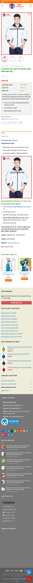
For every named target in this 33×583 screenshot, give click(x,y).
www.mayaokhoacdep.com (17, 416)
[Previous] (4, 33)
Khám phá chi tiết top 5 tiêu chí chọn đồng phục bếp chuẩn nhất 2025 (18, 453)
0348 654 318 (16, 303)
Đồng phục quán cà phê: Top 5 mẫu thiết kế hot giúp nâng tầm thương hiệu (18, 474)
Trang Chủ (5, 573)
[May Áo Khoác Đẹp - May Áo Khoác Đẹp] (16, 6)
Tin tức (14, 576)
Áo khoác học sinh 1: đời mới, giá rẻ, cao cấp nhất (8, 274)
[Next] (29, 33)
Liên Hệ (19, 576)
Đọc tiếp (8, 280)
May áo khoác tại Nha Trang (9, 331)
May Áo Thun (5, 390)
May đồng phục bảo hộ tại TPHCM (11, 337)
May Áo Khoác (19, 573)
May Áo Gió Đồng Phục (8, 381)
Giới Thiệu (12, 573)
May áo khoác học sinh (16, 66)
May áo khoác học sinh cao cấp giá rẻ (24, 273)
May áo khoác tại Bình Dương (9, 325)
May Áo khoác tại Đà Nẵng (9, 319)
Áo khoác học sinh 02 (9, 140)
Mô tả (3, 133)
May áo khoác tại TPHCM (8, 313)
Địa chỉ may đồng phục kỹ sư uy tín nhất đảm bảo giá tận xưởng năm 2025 (18, 446)
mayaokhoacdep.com (13, 243)
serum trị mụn (5, 561)
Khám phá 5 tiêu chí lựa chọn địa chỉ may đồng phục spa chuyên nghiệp (18, 488)
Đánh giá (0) (4, 136)
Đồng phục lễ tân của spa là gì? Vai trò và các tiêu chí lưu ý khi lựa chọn (18, 481)
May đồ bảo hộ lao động (17, 575)
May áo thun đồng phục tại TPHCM (11, 334)
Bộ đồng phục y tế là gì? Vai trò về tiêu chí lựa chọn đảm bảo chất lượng (18, 467)
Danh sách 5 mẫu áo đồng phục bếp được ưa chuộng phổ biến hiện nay (18, 460)
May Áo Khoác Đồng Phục (9, 384)
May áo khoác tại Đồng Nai (9, 322)
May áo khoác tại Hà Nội (8, 316)
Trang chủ (4, 66)
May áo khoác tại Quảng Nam (9, 328)
